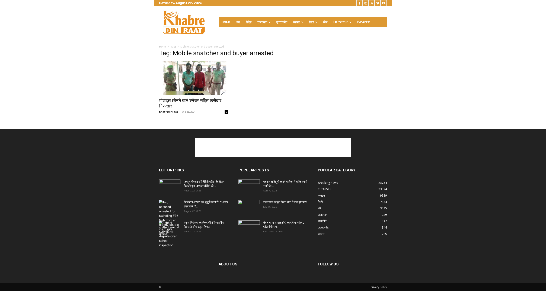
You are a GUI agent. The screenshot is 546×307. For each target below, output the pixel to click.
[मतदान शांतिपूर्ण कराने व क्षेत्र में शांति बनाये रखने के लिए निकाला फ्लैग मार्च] (249, 187)
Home (163, 46)
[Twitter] (372, 3)
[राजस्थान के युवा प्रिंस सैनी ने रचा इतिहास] (249, 207)
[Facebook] (359, 3)
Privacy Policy (379, 287)
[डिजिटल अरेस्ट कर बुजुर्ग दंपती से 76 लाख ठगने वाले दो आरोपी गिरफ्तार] (169, 218)
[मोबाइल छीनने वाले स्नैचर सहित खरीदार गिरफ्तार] (193, 78)
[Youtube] (384, 3)
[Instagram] (366, 3)
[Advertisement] (273, 147)
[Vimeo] (378, 3)
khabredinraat (168, 111)
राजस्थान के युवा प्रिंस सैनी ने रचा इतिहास (284, 202)
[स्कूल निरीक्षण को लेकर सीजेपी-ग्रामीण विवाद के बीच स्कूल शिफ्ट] (169, 233)
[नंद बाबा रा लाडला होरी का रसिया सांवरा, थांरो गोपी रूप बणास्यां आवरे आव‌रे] (249, 227)
